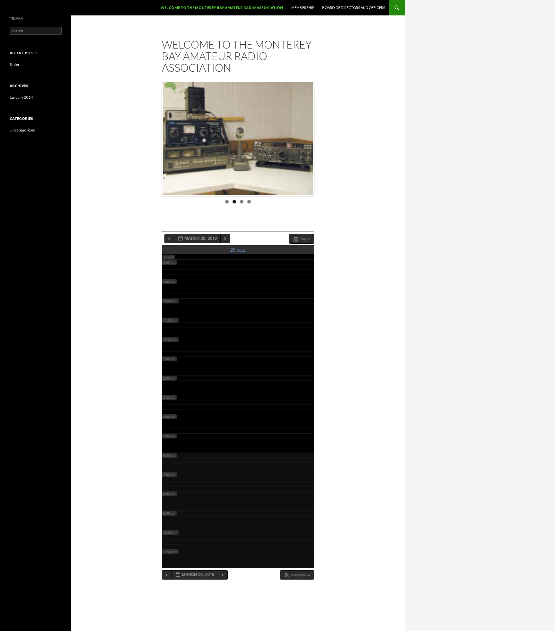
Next (319, 137)
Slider (15, 64)
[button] (296, 575)
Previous (156, 137)
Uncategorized (22, 130)
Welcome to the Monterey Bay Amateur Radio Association (222, 7)
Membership (302, 7)
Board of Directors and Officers (353, 7)
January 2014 (21, 97)
